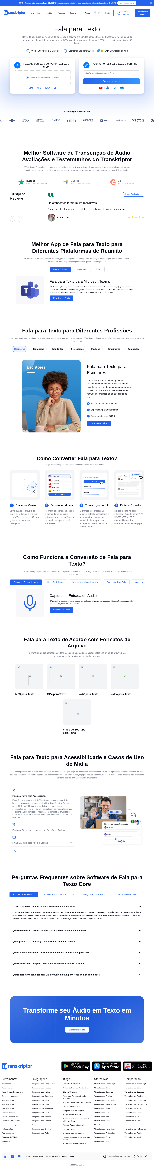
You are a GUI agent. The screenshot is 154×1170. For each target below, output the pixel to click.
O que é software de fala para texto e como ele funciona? (44, 906)
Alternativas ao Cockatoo (103, 1092)
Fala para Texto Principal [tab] (24, 894)
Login (107, 13)
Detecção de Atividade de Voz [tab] (85, 582)
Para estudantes (8, 1133)
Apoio (64, 1156)
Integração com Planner (41, 1117)
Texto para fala (7, 1129)
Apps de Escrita (69, 1129)
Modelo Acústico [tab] (142, 582)
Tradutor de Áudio (8, 1112)
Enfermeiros (114, 349)
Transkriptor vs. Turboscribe (135, 1129)
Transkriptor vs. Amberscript (135, 1084)
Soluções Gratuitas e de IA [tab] (94, 894)
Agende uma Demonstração (123, 13)
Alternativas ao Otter (101, 1112)
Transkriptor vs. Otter (133, 1112)
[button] (97, 13)
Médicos (95, 349)
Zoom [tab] (98, 269)
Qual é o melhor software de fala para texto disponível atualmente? (49, 930)
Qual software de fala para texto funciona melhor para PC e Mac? (48, 963)
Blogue (71, 1156)
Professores (77, 349)
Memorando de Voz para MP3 (74, 1144)
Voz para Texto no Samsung (73, 1133)
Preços (87, 13)
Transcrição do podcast (10, 1121)
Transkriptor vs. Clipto (133, 1088)
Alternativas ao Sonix (102, 1121)
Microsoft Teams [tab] (60, 269)
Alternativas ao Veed (101, 1141)
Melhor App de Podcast (72, 1115)
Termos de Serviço (53, 1156)
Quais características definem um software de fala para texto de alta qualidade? (56, 974)
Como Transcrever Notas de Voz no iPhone (76, 1138)
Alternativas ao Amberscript (104, 1084)
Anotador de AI (7, 1084)
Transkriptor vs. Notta (133, 1108)
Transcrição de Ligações (11, 1125)
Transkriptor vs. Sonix (133, 1121)
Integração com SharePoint (42, 1108)
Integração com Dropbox (41, 1129)
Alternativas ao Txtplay (102, 1137)
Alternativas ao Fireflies (103, 1096)
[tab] (32, 182)
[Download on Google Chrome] (137, 1066)
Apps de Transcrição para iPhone (75, 1125)
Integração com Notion (41, 1092)
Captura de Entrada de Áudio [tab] (26, 582)
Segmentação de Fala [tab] (116, 582)
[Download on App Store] (106, 1066)
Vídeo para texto (8, 1088)
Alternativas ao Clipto (102, 1088)
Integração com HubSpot (41, 1088)
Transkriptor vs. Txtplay (133, 1133)
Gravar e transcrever (10, 1117)
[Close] (151, 3)
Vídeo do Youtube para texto (12, 1092)
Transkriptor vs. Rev (132, 1117)
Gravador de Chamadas (72, 1084)
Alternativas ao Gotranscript (104, 1100)
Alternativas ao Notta (102, 1108)
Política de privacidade (34, 1156)
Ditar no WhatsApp (70, 1092)
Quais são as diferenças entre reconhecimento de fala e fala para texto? (52, 952)
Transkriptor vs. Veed (133, 1137)
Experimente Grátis (61, 298)
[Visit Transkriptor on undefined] (6, 1156)
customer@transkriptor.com (118, 1156)
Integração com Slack (40, 1100)
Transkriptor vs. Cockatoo (134, 1092)
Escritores (19, 349)
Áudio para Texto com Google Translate (74, 1097)
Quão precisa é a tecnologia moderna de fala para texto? (44, 941)
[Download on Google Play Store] (75, 1066)
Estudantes (57, 349)
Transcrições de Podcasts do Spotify (77, 1102)
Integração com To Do (40, 1112)
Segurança (6, 1141)
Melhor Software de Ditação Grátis (76, 1088)
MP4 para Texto (8, 1104)
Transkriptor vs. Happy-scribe (136, 1104)
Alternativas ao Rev (101, 1117)
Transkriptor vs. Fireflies (134, 1096)
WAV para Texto (8, 1108)
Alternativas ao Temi (101, 1125)
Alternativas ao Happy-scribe (105, 1104)
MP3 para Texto (8, 1100)
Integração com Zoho (40, 1104)
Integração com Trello (40, 1133)
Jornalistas (38, 349)
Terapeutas (133, 349)
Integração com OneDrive (42, 1125)
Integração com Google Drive (43, 1084)
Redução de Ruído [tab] (55, 582)
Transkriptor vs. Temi (132, 1125)
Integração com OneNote (42, 1121)
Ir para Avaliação (132, 194)
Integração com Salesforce (42, 1096)
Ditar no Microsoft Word (72, 1106)
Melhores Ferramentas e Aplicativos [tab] (58, 894)
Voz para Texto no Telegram (73, 1111)
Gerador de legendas (10, 1096)
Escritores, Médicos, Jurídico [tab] (127, 894)
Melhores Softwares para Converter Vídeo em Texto (76, 1120)
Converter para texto (111, 81)
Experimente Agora (127, 3)
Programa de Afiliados (10, 1137)
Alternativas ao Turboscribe (104, 1133)
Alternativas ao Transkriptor (104, 1129)
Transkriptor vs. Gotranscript (135, 1100)
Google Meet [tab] (81, 269)
